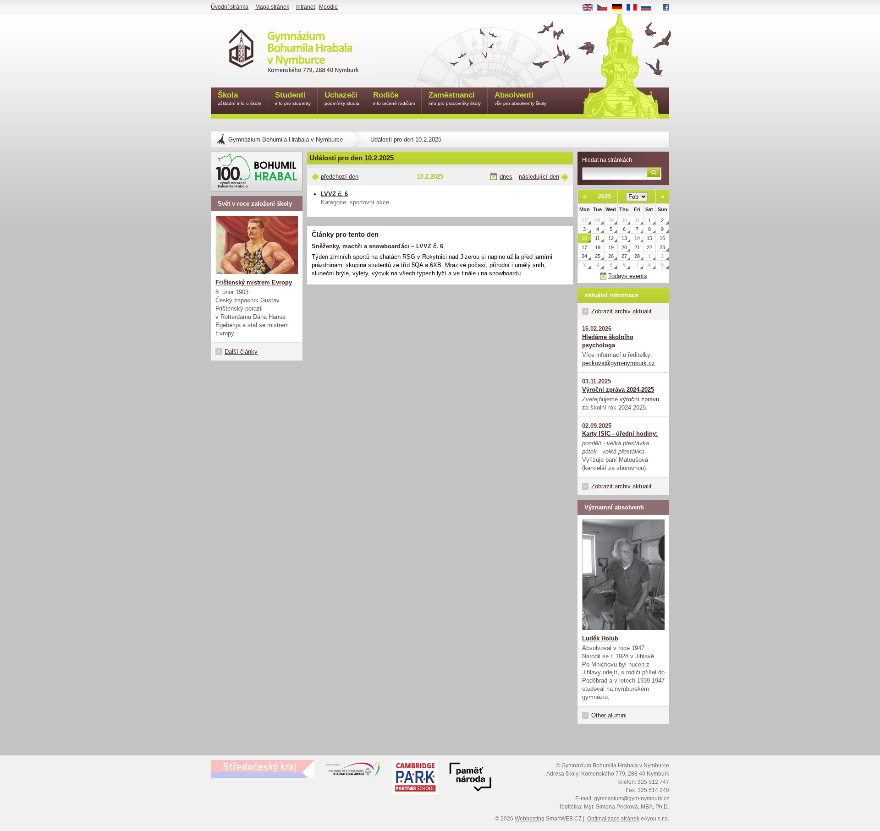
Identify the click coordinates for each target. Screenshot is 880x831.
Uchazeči (341, 98)
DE (620, 8)
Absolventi (520, 98)
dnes (506, 176)
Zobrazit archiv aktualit (621, 311)
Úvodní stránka (229, 7)
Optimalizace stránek (613, 818)
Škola (239, 98)
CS (606, 8)
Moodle (328, 7)
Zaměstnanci (455, 98)
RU (649, 8)
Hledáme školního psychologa (607, 341)
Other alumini (609, 715)
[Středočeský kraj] (262, 769)
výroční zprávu (639, 399)
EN (591, 8)
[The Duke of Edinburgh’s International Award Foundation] (353, 771)
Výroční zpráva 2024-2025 (618, 389)
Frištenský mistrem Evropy (253, 282)
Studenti (293, 98)
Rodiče (394, 98)
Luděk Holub (600, 638)
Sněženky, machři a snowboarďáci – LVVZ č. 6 (377, 246)
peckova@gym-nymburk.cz (618, 363)
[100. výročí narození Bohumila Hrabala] (256, 171)
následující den (539, 176)
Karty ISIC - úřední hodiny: (620, 433)
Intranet (305, 7)
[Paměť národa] (415, 778)
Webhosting (529, 818)
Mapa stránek (272, 7)
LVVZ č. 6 (334, 194)
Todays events (627, 276)
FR (634, 8)
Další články (241, 351)
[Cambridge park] (470, 778)
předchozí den (339, 176)
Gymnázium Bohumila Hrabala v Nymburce (285, 139)
